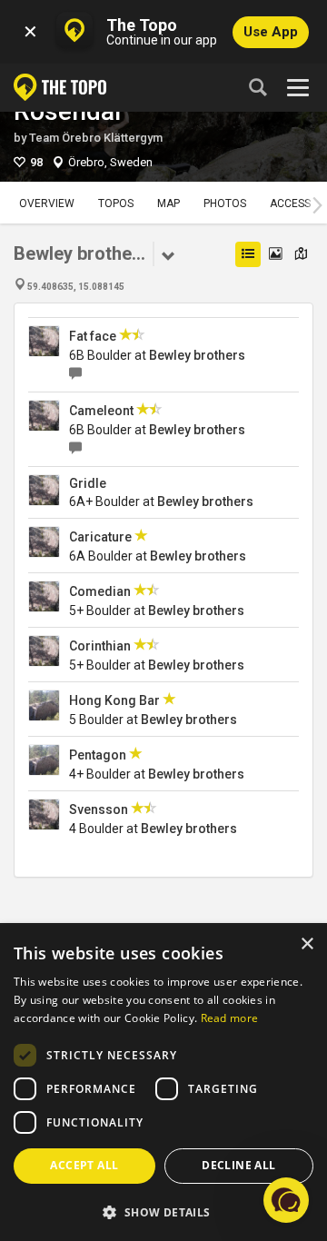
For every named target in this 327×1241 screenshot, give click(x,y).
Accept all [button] (84, 1165)
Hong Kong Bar (114, 700)
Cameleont (101, 410)
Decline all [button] (238, 1165)
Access (290, 203)
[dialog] (163, 1083)
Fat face (92, 336)
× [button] (306, 944)
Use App (270, 32)
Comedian (100, 591)
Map (168, 203)
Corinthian (100, 646)
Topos (116, 203)
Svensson (98, 809)
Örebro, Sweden (110, 162)
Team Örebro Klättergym (96, 137)
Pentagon (97, 755)
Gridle (87, 483)
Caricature (100, 537)
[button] (163, 1211)
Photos (224, 203)
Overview (46, 203)
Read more (230, 1018)
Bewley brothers (197, 355)
